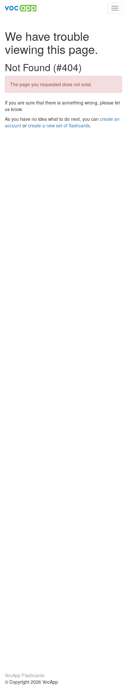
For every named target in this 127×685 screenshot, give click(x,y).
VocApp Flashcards (25, 675)
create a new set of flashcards (59, 125)
